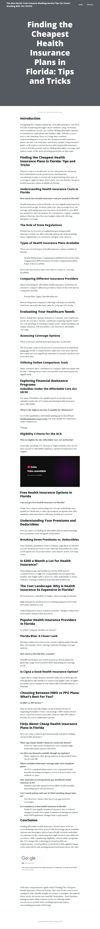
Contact (90, 4)
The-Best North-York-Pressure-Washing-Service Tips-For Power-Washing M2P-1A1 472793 (39, 4)
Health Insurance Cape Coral (33, 418)
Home (81, 4)
